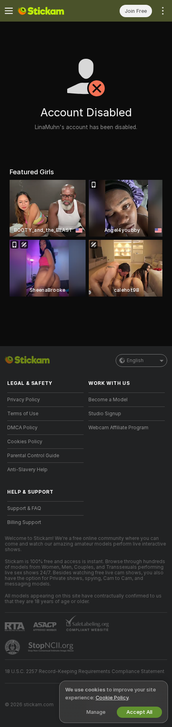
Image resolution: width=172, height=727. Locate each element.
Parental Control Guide (33, 455)
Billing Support (24, 522)
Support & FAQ (24, 508)
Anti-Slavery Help (27, 469)
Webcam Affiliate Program (118, 427)
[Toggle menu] (9, 11)
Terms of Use (22, 413)
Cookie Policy (112, 698)
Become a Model (108, 399)
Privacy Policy (23, 399)
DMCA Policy (22, 427)
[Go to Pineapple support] (13, 647)
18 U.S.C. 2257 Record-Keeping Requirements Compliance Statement (84, 671)
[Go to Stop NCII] (51, 647)
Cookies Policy (24, 441)
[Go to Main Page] (52, 10)
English (135, 360)
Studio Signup (104, 413)
